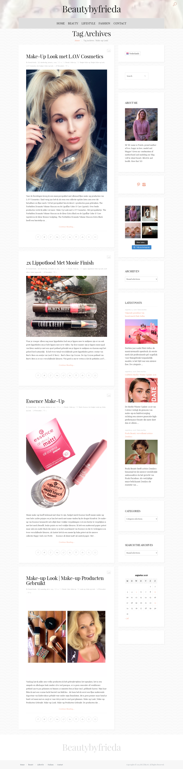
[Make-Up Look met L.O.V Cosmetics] (66, 131)
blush (80, 407)
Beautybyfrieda (91, 9)
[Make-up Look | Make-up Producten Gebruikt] (66, 636)
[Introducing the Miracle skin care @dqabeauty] (133, 230)
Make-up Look (48, 66)
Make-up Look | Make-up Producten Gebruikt (65, 580)
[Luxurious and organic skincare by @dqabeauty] (133, 213)
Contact (120, 23)
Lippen (85, 269)
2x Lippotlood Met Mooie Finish (60, 263)
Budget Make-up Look (97, 62)
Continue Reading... (66, 227)
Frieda (34, 62)
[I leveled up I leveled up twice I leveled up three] (150, 230)
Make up (73, 62)
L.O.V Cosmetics (31, 66)
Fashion (104, 23)
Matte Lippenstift (35, 272)
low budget (40, 66)
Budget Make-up (85, 62)
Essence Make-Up (45, 401)
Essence (85, 407)
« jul (127, 618)
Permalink (61, 66)
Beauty (73, 23)
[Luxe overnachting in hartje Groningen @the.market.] (150, 213)
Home (61, 23)
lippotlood (91, 269)
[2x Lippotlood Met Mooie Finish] (66, 306)
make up (98, 407)
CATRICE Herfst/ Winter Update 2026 (140, 375)
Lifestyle (88, 23)
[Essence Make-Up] (66, 462)
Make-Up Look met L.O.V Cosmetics (64, 56)
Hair (68, 589)
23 (155, 603)
